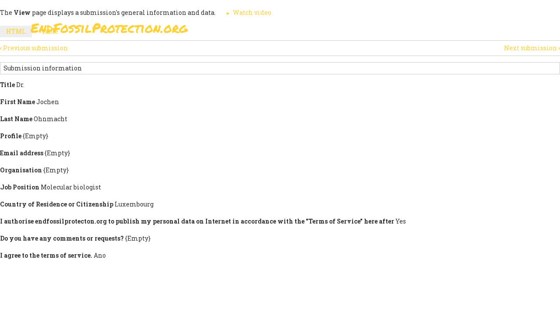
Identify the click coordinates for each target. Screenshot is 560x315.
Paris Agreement (322, 30)
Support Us (386, 30)
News (429, 30)
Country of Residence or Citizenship (56, 204)
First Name (17, 102)
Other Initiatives (482, 30)
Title (7, 84)
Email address (21, 153)
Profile (10, 136)
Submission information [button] (43, 68)
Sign (270, 30)
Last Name (16, 119)
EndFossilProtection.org (109, 27)
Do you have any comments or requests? (62, 238)
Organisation (21, 170)
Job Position (19, 187)
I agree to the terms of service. (46, 255)
